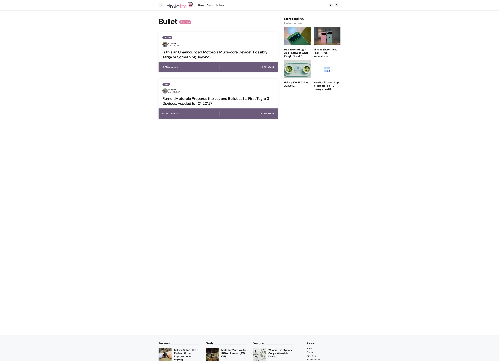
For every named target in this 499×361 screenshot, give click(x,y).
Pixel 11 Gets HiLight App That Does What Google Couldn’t (296, 53)
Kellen (173, 43)
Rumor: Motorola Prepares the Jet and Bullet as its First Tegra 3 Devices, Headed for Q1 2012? (215, 101)
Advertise (311, 355)
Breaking (167, 38)
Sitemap (311, 343)
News (166, 84)
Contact (310, 352)
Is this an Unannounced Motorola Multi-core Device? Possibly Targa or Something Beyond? (214, 54)
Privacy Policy (313, 359)
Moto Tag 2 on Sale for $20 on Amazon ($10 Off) (233, 353)
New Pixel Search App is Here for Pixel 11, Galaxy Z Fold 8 (326, 86)
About (309, 348)
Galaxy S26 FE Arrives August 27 (296, 84)
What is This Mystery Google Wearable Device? (280, 353)
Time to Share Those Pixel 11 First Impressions (325, 53)
